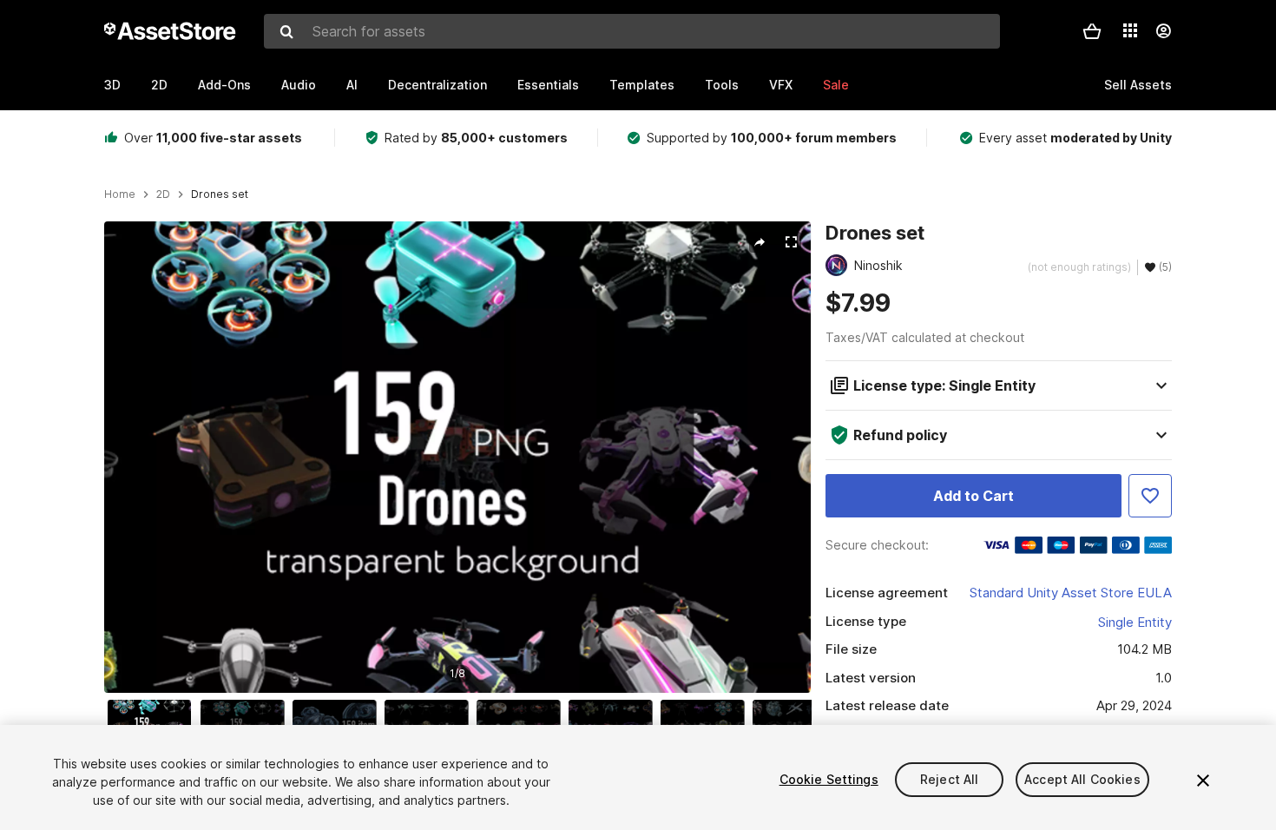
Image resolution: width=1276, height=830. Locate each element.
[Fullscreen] (790, 242)
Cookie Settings (828, 779)
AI (352, 84)
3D (112, 84)
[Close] (1203, 780)
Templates (641, 84)
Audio (298, 84)
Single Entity (1135, 622)
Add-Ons (224, 84)
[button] (1092, 31)
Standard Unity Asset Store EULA (1071, 592)
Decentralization (437, 84)
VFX (781, 84)
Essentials (548, 84)
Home (119, 194)
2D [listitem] (163, 194)
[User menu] (1163, 31)
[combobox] (632, 31)
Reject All (949, 779)
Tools (722, 84)
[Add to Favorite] (1150, 495)
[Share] (759, 242)
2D (159, 84)
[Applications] (1130, 30)
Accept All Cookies (1082, 779)
